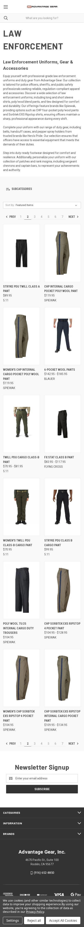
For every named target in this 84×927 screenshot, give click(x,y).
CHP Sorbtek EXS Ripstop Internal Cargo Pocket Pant (62, 716)
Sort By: (10, 205)
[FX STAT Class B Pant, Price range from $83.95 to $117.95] (62, 424)
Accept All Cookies (63, 920)
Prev (12, 216)
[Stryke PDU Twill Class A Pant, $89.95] (21, 253)
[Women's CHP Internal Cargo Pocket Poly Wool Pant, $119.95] (21, 336)
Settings (12, 920)
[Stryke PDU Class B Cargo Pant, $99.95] (62, 507)
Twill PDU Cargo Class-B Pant (21, 459)
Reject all (34, 920)
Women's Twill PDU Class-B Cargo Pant (17, 543)
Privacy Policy (35, 912)
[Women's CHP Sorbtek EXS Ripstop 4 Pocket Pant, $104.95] (21, 678)
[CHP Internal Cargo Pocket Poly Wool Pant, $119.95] (62, 253)
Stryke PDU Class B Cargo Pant (58, 543)
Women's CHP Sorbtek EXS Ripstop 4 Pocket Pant (19, 716)
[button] (42, 189)
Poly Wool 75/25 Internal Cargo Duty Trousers (18, 628)
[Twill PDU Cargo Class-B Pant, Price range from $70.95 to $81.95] (21, 424)
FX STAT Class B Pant (59, 457)
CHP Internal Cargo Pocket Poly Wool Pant (61, 289)
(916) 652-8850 (44, 873)
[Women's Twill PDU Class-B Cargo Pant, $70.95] (21, 507)
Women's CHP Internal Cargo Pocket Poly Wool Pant (21, 374)
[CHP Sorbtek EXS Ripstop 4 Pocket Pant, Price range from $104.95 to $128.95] (62, 590)
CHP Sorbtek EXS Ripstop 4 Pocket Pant (62, 626)
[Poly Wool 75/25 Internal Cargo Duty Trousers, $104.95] (21, 590)
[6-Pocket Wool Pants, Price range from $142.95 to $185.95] (62, 336)
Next (72, 216)
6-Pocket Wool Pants (59, 369)
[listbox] (47, 205)
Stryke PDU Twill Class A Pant (21, 289)
